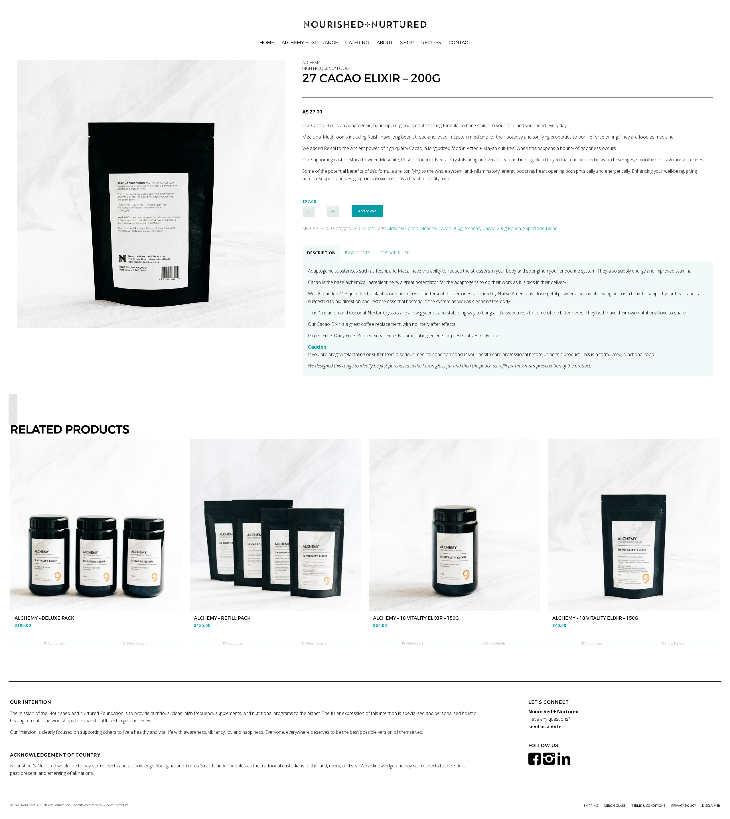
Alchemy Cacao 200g (441, 228)
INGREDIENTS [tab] (357, 252)
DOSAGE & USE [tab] (394, 252)
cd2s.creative (119, 805)
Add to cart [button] (56, 643)
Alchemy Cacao (402, 228)
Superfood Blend (540, 228)
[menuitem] (267, 43)
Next (272, 193)
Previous (29, 193)
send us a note (544, 727)
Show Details (136, 643)
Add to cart (367, 211)
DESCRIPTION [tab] (321, 252)
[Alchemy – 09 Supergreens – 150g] (13, 409)
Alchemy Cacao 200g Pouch (493, 228)
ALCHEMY (363, 228)
